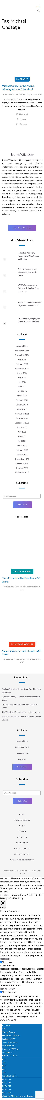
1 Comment (23, 124)
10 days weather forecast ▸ (19, 1096)
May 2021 (22, 436)
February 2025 (22, 364)
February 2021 (22, 450)
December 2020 (22, 459)
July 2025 (22, 359)
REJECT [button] (39, 895)
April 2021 (22, 441)
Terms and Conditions (22, 860)
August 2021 (22, 427)
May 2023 (22, 386)
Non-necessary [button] (7, 988)
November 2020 (22, 463)
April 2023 (22, 391)
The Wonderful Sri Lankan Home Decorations (21, 712)
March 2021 (22, 445)
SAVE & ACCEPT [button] (8, 1019)
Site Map (22, 831)
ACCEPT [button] (31, 895)
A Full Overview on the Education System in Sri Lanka (27, 272)
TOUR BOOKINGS (22, 820)
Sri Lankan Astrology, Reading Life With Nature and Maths (28, 256)
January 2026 (22, 346)
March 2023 (22, 395)
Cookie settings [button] (18, 895)
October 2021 (22, 418)
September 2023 (22, 368)
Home (22, 814)
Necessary (7, 962)
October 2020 (22, 468)
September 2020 (22, 472)
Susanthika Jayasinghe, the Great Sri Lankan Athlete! (29, 320)
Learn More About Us (22, 228)
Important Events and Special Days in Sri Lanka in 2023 (30, 304)
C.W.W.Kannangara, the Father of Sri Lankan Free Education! (28, 288)
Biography (22, 79)
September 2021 (22, 423)
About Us (22, 837)
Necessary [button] (5, 958)
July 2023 (22, 377)
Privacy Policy (22, 854)
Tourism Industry (22, 571)
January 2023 (22, 404)
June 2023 (22, 382)
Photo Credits (22, 848)
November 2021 (22, 413)
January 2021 (22, 454)
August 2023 (22, 373)
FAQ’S (22, 826)
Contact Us (22, 843)
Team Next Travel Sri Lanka (14, 94)
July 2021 (22, 432)
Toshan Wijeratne (22, 154)
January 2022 (22, 409)
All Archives (22, 767)
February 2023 (22, 400)
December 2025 (22, 350)
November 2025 (22, 355)
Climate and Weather (22, 644)
